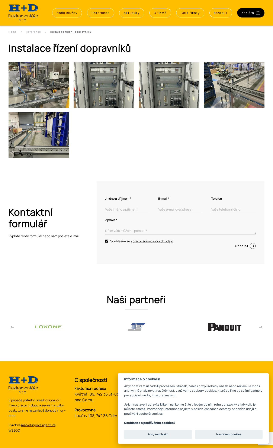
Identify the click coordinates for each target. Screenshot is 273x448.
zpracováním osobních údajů (152, 241)
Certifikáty (190, 13)
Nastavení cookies (228, 434)
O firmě (160, 13)
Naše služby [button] (67, 13)
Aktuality (132, 13)
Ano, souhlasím (158, 434)
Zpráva (111, 220)
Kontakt (221, 13)
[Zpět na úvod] (23, 12)
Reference (100, 13)
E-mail (163, 198)
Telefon (216, 198)
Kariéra (248, 13)
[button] (39, 85)
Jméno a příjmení (118, 198)
